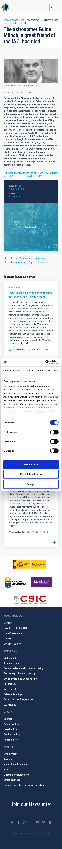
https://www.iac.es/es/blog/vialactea (50, 822)
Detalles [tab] (29, 370)
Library (7, 638)
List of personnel (13, 633)
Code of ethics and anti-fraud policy (23, 668)
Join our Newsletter (31, 804)
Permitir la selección (31, 474)
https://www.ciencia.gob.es (29, 564)
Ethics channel (12, 779)
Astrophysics (11, 258)
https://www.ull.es (41, 582)
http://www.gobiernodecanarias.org (15, 582)
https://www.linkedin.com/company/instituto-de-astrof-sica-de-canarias (31, 822)
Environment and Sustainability (20, 678)
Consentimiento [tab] (11, 370)
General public (26, 258)
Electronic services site (16, 774)
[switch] (54, 432)
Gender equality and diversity (19, 673)
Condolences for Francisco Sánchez (24, 785)
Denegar (31, 484)
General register (13, 643)
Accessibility (11, 739)
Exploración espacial (38, 262)
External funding (13, 694)
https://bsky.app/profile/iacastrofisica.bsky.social (43, 822)
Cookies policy (12, 734)
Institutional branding (15, 764)
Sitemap (8, 718)
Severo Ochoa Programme (18, 699)
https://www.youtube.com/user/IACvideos (37, 822)
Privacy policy (11, 724)
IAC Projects (10, 689)
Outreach (14, 20)
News (21, 20)
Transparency (11, 663)
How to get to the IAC (15, 628)
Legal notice (10, 729)
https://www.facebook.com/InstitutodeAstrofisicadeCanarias (18, 822)
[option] (31, 227)
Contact (8, 622)
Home (6, 20)
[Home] (5, 7)
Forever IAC (10, 683)
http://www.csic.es (29, 599)
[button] (31, 71)
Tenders (8, 759)
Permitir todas (31, 464)
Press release (16, 189)
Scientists (40, 258)
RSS (6, 769)
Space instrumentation (16, 262)
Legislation (10, 657)
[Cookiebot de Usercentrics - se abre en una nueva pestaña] (45, 362)
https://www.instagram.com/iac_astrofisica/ (25, 822)
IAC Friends (10, 704)
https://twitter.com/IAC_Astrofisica (12, 822)
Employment (10, 754)
